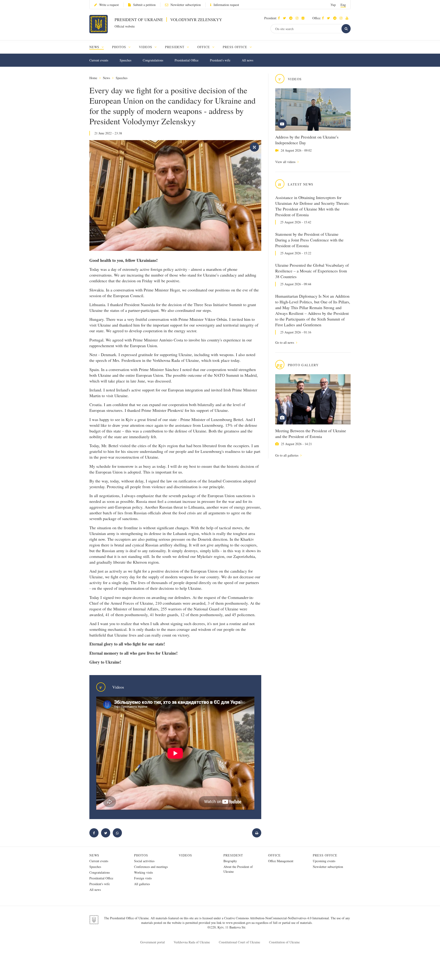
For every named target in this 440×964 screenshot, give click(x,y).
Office (274, 855)
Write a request (109, 5)
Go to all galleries (287, 455)
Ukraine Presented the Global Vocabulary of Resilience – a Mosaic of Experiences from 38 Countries (312, 270)
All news (247, 60)
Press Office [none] (235, 47)
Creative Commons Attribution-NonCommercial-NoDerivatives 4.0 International (276, 918)
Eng (343, 5)
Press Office (325, 855)
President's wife (220, 60)
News (106, 78)
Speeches (125, 60)
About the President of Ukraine (238, 869)
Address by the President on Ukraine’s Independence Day (306, 139)
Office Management (280, 861)
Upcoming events (324, 861)
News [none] (94, 47)
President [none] (175, 47)
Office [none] (204, 47)
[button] (285, 18)
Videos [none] (146, 47)
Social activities (144, 861)
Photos (141, 855)
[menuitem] (98, 46)
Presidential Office (186, 60)
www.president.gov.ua (241, 922)
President (233, 855)
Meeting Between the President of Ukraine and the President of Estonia (310, 433)
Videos (185, 855)
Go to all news (285, 342)
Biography (230, 861)
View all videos (285, 162)
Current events (98, 60)
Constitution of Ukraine (284, 942)
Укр (333, 5)
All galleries (142, 884)
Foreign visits (143, 878)
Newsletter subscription (185, 5)
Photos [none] (119, 47)
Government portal (152, 942)
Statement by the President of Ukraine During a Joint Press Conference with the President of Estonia (309, 239)
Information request (226, 5)
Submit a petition (144, 5)
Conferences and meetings (151, 866)
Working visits (143, 872)
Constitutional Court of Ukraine (239, 942)
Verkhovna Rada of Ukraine (192, 942)
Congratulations (153, 60)
